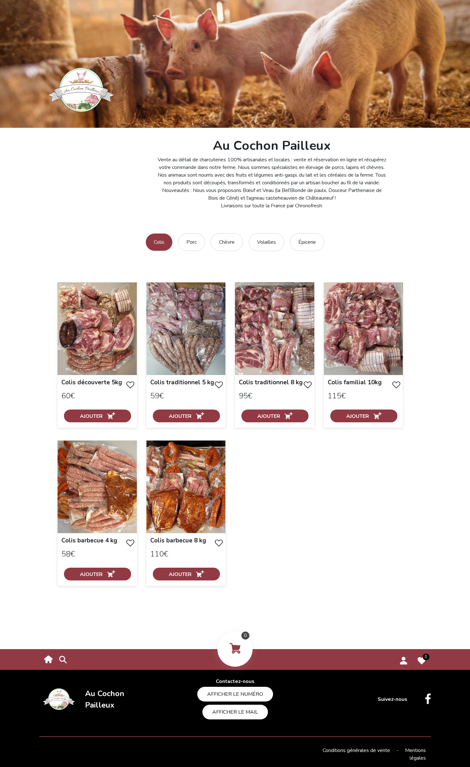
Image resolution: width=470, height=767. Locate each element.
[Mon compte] (403, 659)
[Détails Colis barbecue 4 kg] (97, 486)
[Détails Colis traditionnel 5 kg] (186, 328)
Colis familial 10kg (355, 382)
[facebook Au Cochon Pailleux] (423, 699)
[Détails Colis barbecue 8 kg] (186, 486)
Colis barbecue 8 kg (178, 540)
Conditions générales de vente (357, 750)
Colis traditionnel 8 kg (271, 382)
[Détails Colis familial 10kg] (363, 328)
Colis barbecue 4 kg (89, 540)
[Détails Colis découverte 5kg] (97, 328)
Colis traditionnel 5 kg (182, 382)
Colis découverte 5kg (91, 382)
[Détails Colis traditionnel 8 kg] (274, 328)
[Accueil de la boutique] (48, 659)
